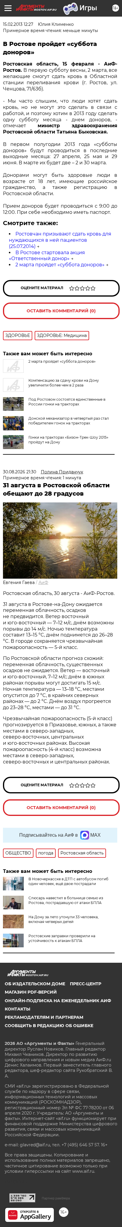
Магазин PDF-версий (31, 992)
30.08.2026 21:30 (19, 472)
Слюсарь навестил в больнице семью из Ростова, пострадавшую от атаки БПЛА (65, 900)
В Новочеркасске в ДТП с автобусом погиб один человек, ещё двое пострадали (68, 881)
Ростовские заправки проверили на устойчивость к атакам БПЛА (61, 938)
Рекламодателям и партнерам (44, 1017)
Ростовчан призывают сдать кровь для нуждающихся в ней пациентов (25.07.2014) (60, 240)
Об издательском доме (35, 983)
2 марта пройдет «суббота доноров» (60, 265)
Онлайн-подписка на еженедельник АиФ (58, 1000)
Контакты (17, 1009)
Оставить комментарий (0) (61, 310)
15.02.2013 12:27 (18, 24)
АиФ (43, 582)
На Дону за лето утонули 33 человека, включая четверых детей (63, 919)
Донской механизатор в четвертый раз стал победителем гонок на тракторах (68, 420)
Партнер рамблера (56, 1198)
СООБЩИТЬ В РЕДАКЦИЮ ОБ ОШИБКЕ (49, 1025)
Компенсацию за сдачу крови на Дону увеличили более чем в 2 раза (63, 382)
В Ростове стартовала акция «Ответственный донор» (47, 256)
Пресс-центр (85, 983)
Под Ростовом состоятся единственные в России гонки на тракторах (66, 401)
